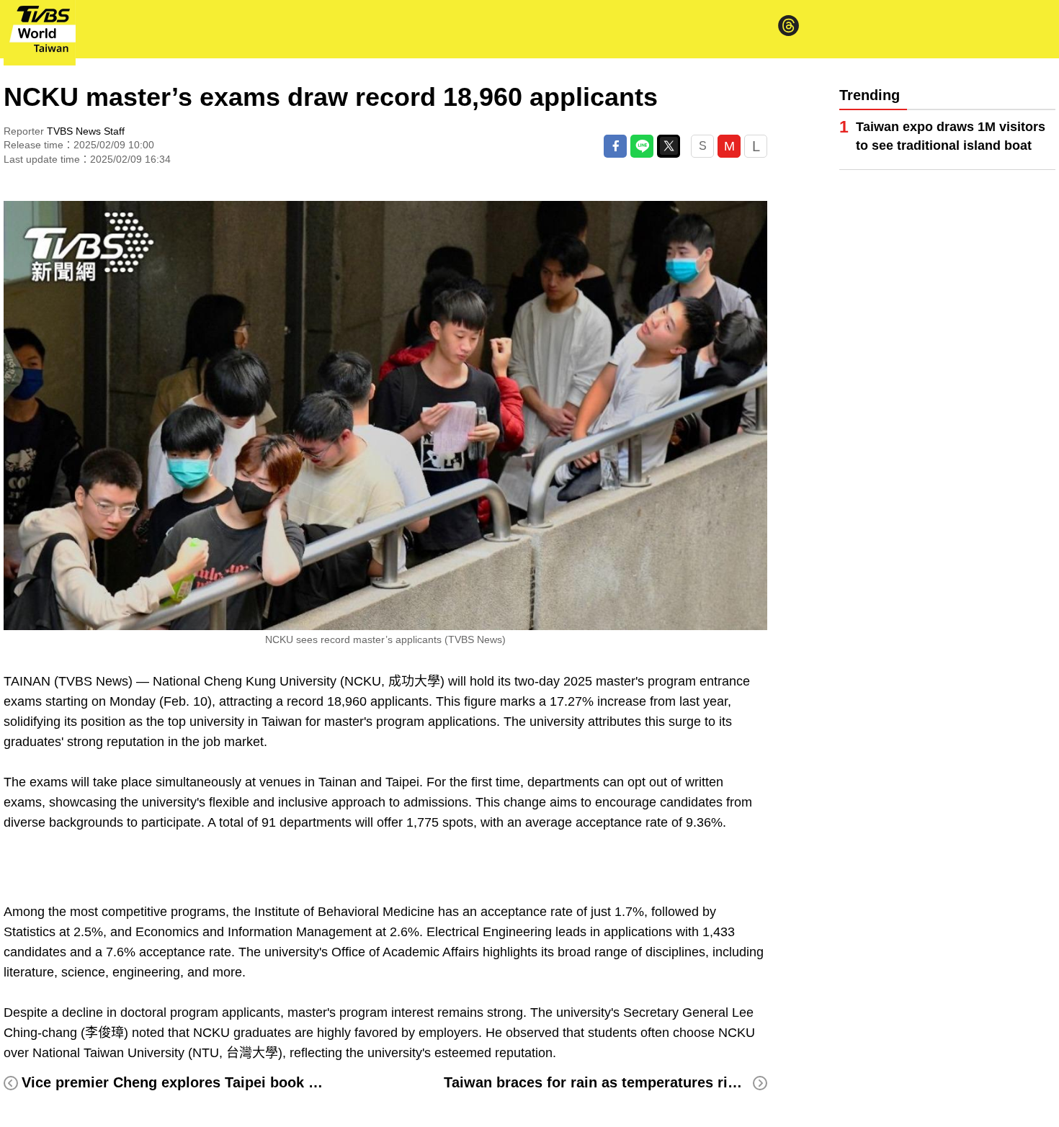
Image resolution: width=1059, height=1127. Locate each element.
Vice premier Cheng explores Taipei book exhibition (199, 1082)
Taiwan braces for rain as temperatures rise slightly (621, 1082)
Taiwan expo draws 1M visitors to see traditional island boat (950, 136)
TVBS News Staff (86, 131)
